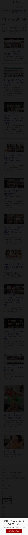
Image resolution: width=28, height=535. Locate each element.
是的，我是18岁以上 (14, 531)
